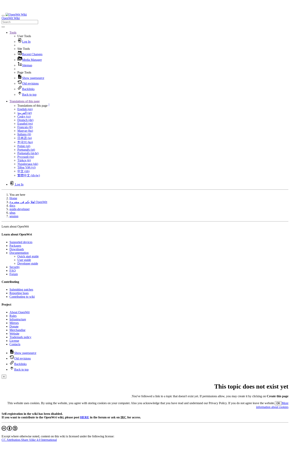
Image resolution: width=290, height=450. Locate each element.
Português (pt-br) (27, 153)
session (13, 216)
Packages (15, 245)
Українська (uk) (27, 164)
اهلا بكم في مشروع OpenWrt (28, 202)
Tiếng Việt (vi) (26, 167)
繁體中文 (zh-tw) (28, 175)
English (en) (25, 109)
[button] (12, 32)
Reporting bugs (19, 293)
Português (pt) (26, 149)
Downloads (16, 249)
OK (278, 403)
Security (14, 267)
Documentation (19, 252)
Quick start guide (28, 256)
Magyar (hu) (25, 130)
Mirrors (14, 323)
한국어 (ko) (25, 142)
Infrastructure (17, 319)
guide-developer (19, 209)
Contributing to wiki (22, 296)
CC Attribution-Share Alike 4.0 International (29, 440)
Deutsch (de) (25, 120)
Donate (14, 326)
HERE (84, 417)
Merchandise (17, 330)
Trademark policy (20, 337)
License (14, 340)
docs (12, 205)
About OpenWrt (19, 312)
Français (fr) (25, 127)
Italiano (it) (24, 134)
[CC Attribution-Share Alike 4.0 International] (9, 429)
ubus (12, 212)
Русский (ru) (25, 156)
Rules (13, 315)
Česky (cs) (24, 116)
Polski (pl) (23, 146)
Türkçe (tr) (24, 160)
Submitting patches (21, 289)
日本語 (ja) (24, 138)
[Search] (3, 26)
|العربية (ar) (24, 113)
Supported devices (20, 242)
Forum (13, 274)
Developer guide (27, 263)
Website (14, 333)
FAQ (12, 270)
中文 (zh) (23, 171)
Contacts (14, 344)
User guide (24, 260)
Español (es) (25, 123)
